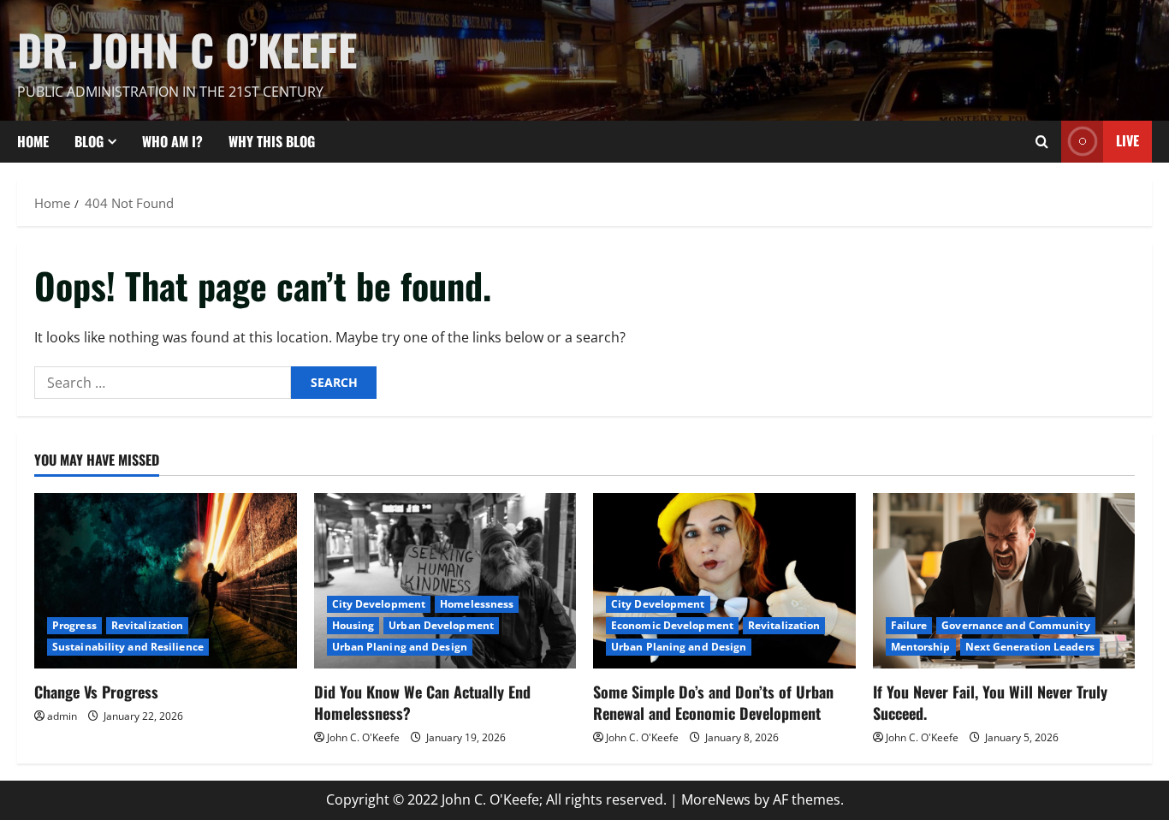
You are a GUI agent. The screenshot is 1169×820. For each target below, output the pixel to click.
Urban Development (441, 625)
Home (33, 141)
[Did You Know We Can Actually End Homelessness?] (445, 580)
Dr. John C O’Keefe (187, 48)
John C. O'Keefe (363, 737)
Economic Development (672, 625)
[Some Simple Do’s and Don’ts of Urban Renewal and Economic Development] (724, 580)
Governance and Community (1015, 625)
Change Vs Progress (96, 691)
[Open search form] (1041, 141)
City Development (379, 604)
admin (62, 716)
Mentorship (921, 646)
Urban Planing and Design (399, 646)
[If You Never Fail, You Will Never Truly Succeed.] (1004, 580)
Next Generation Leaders (1030, 646)
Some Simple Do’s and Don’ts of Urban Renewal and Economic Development (713, 702)
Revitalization (147, 625)
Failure (909, 625)
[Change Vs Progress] (165, 580)
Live (1127, 140)
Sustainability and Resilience (128, 646)
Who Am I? (172, 141)
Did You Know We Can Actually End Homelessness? (422, 702)
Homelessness (476, 604)
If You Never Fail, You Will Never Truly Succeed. (990, 702)
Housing (353, 625)
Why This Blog (271, 141)
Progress (74, 625)
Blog (89, 141)
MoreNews (716, 799)
